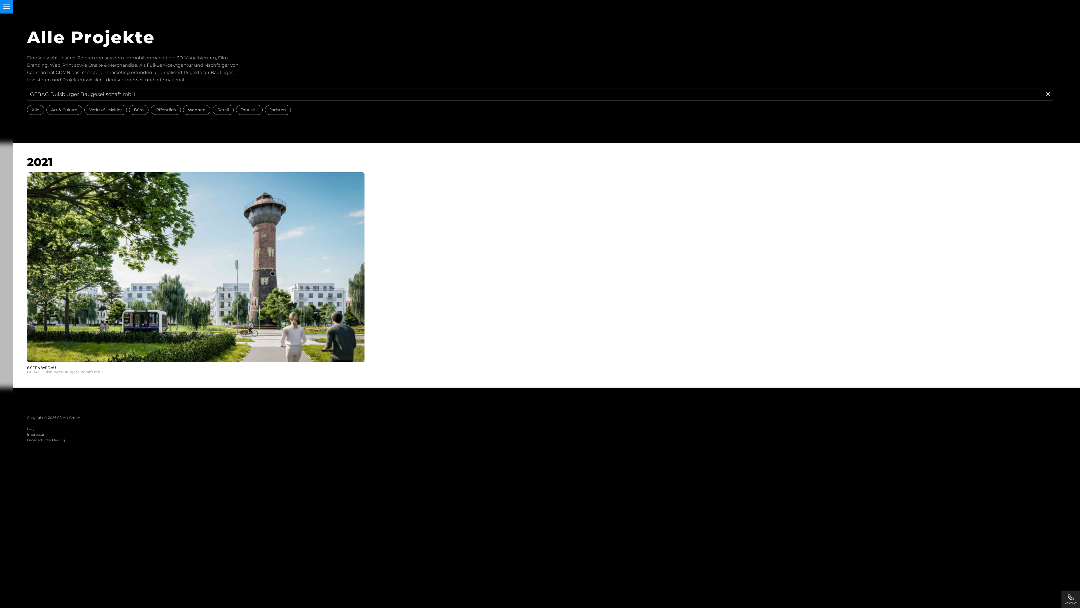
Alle (35, 109)
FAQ (30, 429)
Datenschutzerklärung (46, 440)
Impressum (37, 434)
